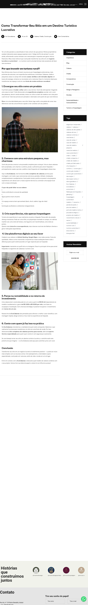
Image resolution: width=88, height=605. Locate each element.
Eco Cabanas (70, 184)
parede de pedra (71, 205)
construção (77, 168)
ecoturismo (69, 189)
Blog (67, 63)
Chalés (41, 36)
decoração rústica (72, 179)
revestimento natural (72, 218)
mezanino (76, 202)
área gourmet (70, 233)
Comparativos (71, 79)
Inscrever (75, 258)
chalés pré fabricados (73, 163)
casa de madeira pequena (71, 146)
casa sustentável (71, 153)
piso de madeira (71, 207)
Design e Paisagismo (72, 90)
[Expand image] (2, 291)
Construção (47, 36)
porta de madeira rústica (73, 210)
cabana (68, 127)
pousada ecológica (72, 212)
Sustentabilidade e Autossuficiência (72, 101)
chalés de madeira (72, 161)
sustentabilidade (71, 223)
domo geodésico (71, 181)
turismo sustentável (72, 228)
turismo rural (70, 225)
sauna (68, 220)
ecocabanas (70, 187)
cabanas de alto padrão (73, 130)
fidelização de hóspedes (73, 192)
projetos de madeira (72, 215)
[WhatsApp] (83, 599)
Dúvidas (69, 95)
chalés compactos (72, 158)
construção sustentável (73, 174)
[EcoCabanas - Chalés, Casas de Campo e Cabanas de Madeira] (44, 4)
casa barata (69, 137)
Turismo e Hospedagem (74, 108)
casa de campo (71, 140)
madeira (68, 202)
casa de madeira (71, 143)
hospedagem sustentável (70, 198)
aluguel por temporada (73, 124)
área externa (70, 231)
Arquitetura (70, 58)
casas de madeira (71, 150)
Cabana (36, 36)
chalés (74, 155)
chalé (68, 155)
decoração (69, 176)
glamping (69, 194)
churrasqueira (70, 166)
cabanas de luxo (71, 132)
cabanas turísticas (72, 135)
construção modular (72, 171)
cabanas (75, 127)
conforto (69, 168)
